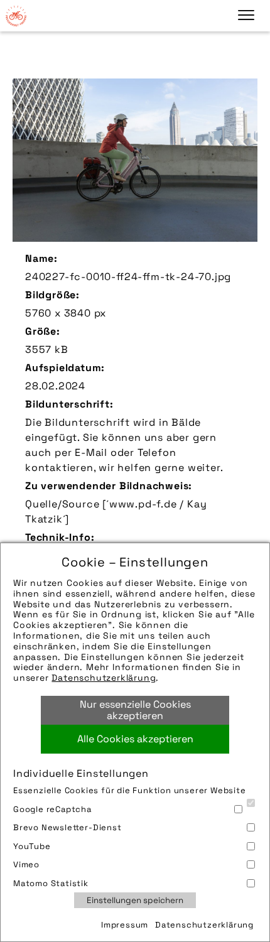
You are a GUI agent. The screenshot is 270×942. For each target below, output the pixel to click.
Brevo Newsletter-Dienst (67, 827)
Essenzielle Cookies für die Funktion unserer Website (129, 790)
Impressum (124, 924)
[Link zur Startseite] (15, 15)
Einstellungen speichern (135, 900)
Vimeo (26, 864)
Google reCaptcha (52, 809)
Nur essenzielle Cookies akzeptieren (135, 710)
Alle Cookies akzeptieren (135, 738)
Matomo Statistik (51, 883)
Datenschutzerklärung (103, 677)
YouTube (32, 846)
